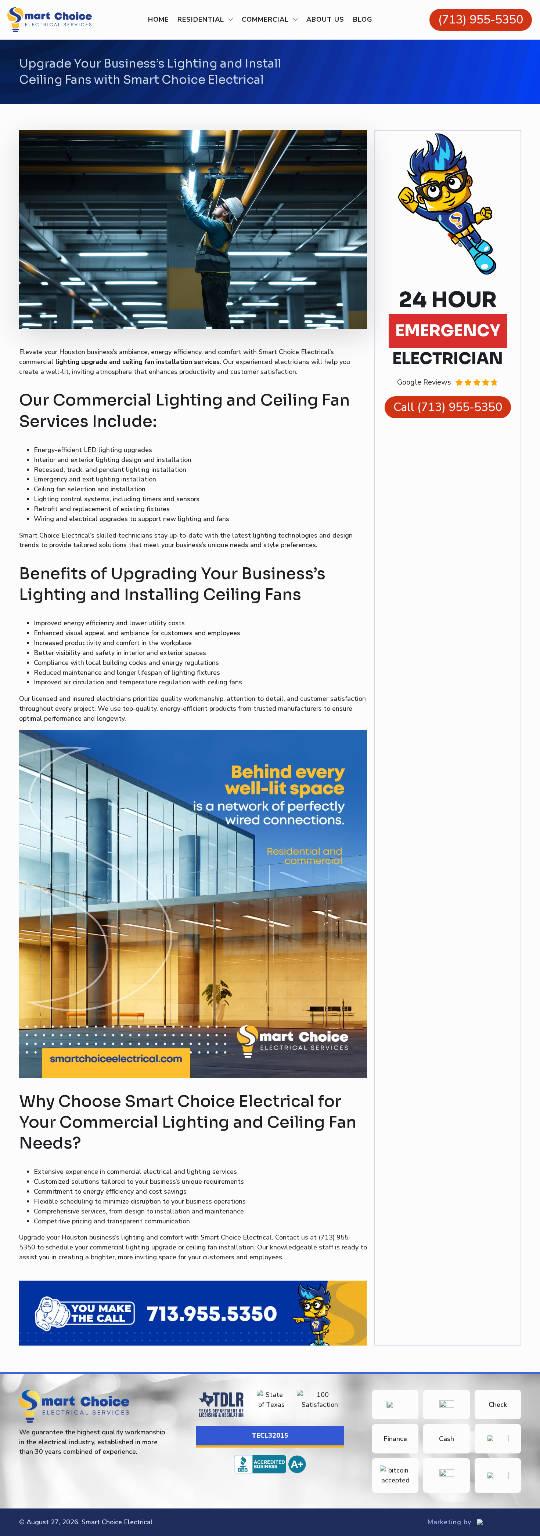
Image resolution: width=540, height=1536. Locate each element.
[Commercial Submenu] (293, 19)
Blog (362, 19)
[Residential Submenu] (228, 19)
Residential (200, 19)
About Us (325, 19)
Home (158, 19)
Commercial (265, 19)
